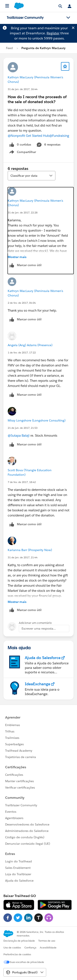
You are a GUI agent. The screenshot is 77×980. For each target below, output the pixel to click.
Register (53, 33)
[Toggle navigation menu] (68, 17)
